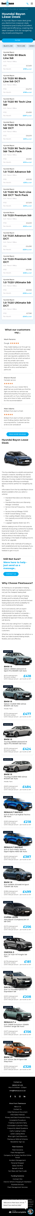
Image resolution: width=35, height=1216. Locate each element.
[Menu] (32, 3)
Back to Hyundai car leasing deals (16, 9)
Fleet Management (17, 1152)
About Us (17, 1106)
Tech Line (21, 46)
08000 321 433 (17, 1085)
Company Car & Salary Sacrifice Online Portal (17, 1156)
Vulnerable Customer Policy (17, 1125)
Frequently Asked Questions (17, 1128)
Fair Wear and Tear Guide (17, 1171)
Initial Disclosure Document (17, 1112)
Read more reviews (17, 434)
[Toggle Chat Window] (30, 1211)
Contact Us (11, 574)
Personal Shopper (17, 1163)
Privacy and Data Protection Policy (17, 1117)
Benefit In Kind (17, 1168)
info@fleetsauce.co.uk (18, 1091)
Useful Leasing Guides (17, 1131)
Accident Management (17, 1160)
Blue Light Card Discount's (17, 1136)
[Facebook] (10, 1097)
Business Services (17, 1184)
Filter (17, 40)
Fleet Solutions (17, 1150)
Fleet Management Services (17, 1187)
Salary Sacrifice (17, 1166)
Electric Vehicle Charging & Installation (17, 1182)
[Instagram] (20, 1097)
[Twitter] (15, 1097)
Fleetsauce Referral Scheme (17, 1139)
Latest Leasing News (17, 1134)
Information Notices (17, 1115)
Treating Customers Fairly (17, 1123)
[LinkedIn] (24, 1097)
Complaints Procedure (17, 1120)
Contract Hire (17, 1179)
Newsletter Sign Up (17, 1142)
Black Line (8, 46)
